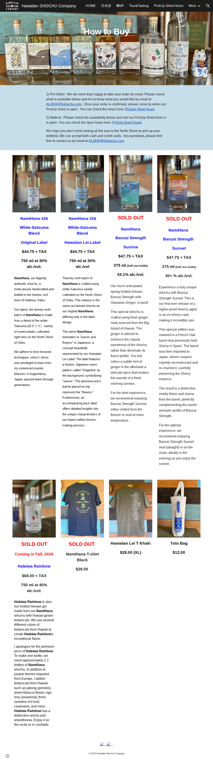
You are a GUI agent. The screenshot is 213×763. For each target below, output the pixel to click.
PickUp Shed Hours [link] (168, 5)
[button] (208, 6)
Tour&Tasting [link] (139, 5)
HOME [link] (91, 5)
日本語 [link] (106, 5)
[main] (106, 48)
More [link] (192, 5)
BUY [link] (120, 5)
